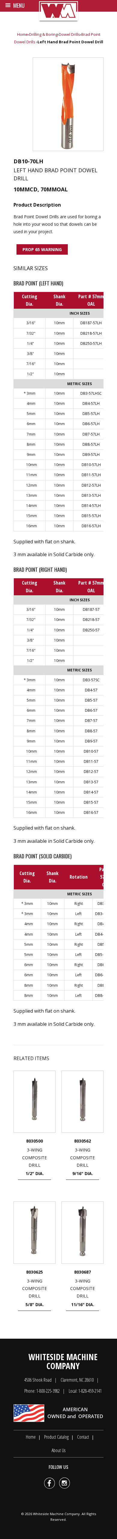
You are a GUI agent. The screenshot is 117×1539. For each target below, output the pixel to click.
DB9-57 (91, 741)
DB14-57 (91, 792)
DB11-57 (91, 761)
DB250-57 (91, 630)
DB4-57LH (91, 403)
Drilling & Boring (43, 34)
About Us (58, 1450)
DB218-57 (91, 619)
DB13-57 (91, 782)
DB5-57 (91, 700)
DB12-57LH (91, 485)
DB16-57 (91, 812)
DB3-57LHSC (91, 393)
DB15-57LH (91, 515)
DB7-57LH (91, 434)
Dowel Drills (69, 34)
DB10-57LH (91, 464)
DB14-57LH (91, 505)
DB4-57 (91, 690)
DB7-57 (91, 720)
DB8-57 (91, 731)
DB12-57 (91, 771)
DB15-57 (91, 802)
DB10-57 (91, 751)
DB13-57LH (91, 495)
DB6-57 (91, 710)
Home (22, 34)
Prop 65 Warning (42, 249)
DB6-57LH (91, 423)
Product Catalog (56, 1437)
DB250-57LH (91, 343)
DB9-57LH (91, 454)
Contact (83, 1437)
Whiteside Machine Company (56, 1514)
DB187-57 (91, 609)
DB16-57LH (91, 525)
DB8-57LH (91, 444)
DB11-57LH (91, 474)
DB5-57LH (91, 413)
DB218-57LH (91, 333)
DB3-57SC (91, 679)
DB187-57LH (91, 322)
